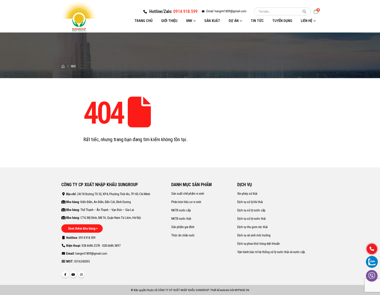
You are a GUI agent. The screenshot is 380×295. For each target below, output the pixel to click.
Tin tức (257, 20)
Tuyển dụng (282, 20)
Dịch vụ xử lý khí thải (250, 202)
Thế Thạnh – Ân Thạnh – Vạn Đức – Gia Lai (107, 210)
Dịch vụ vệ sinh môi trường (253, 235)
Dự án (234, 20)
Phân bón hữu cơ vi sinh (186, 202)
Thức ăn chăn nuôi (182, 235)
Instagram (81, 274)
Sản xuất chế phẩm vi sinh (187, 194)
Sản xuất (212, 20)
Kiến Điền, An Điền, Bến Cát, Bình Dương (105, 202)
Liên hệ (306, 20)
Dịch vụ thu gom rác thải (252, 227)
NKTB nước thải (181, 219)
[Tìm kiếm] (304, 11)
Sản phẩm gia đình (182, 227)
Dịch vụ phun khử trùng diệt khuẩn (258, 244)
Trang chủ (143, 20)
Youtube (73, 274)
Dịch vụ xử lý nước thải (251, 219)
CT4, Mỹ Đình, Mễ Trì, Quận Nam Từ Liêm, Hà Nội (110, 218)
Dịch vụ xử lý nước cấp (251, 210)
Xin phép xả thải (247, 194)
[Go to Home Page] (63, 66)
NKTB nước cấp (181, 210)
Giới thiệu (169, 20)
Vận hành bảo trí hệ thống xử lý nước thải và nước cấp (271, 252)
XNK (189, 20)
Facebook (65, 274)
